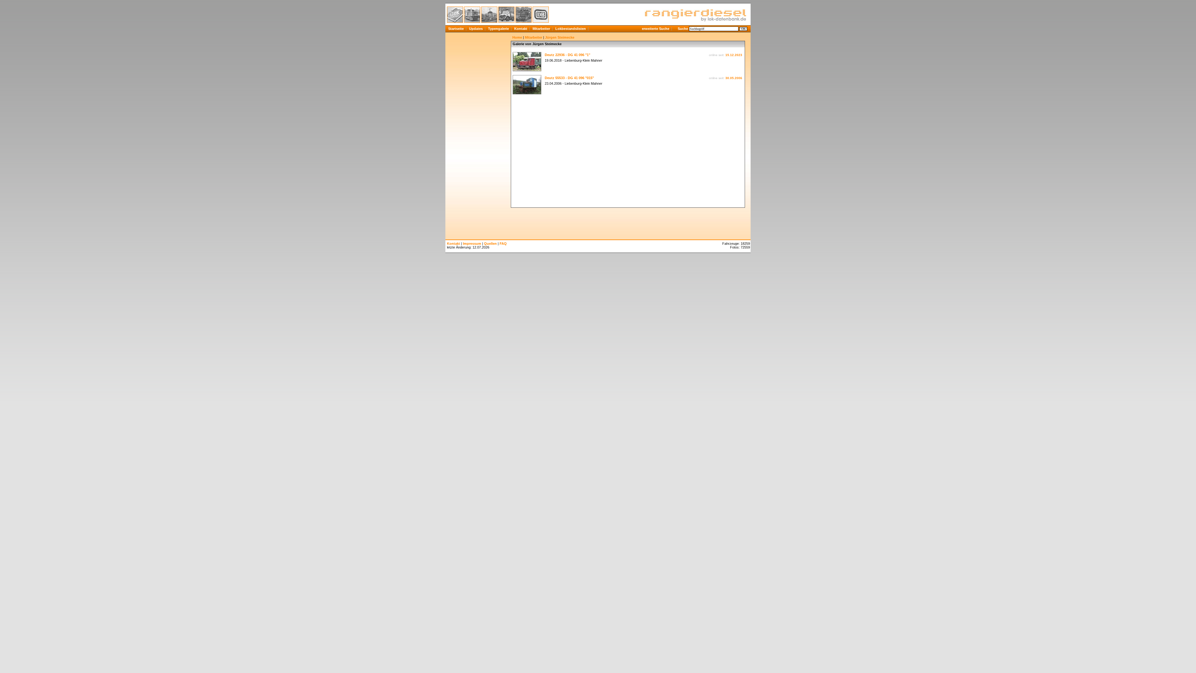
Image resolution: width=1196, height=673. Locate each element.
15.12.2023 (733, 55)
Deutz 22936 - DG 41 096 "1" (567, 55)
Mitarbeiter (541, 29)
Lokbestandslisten (570, 29)
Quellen (490, 243)
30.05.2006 (733, 78)
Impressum (472, 243)
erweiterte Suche (655, 29)
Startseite (456, 29)
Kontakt (520, 29)
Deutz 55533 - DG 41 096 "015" (569, 78)
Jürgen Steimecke (559, 37)
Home (517, 37)
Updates (476, 29)
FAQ (503, 243)
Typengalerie (498, 29)
